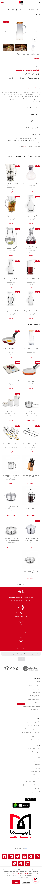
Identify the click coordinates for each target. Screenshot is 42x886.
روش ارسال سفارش (35, 768)
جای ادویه (11, 416)
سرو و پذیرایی (31, 10)
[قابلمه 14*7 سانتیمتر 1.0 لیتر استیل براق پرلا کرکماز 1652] (11, 495)
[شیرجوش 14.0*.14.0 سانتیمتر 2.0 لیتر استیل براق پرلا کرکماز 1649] (11, 464)
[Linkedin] (11, 856)
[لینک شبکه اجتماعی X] (25, 78)
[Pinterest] (21, 863)
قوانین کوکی (24, 873)
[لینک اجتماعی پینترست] (20, 78)
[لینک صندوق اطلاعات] (21, 595)
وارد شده (25, 146)
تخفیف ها (37, 764)
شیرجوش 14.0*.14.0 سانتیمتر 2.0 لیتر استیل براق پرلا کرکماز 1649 (11, 476)
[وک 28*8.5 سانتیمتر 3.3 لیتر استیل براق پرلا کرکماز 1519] (31, 559)
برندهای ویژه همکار (34, 685)
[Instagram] (27, 863)
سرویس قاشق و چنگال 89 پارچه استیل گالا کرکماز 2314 (31, 444)
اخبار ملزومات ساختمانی (33, 722)
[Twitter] (17, 856)
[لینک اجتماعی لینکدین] (18, 78)
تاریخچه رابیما (36, 689)
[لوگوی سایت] (21, 3)
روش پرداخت (36, 775)
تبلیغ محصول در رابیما (34, 748)
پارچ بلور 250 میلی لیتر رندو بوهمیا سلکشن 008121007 (11, 279)
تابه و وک (11, 352)
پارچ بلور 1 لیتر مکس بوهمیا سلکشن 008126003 (11, 184)
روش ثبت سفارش (35, 771)
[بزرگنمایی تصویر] (35, 39)
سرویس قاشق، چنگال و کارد (31, 447)
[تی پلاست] (30, 668)
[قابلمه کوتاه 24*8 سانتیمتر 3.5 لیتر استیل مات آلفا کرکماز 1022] (11, 527)
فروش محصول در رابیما (33, 752)
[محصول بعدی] (34, 14)
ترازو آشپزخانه (11, 384)
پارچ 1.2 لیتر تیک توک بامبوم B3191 (31, 349)
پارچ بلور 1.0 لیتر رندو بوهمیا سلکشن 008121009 (31, 216)
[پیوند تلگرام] (12, 78)
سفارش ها (37, 788)
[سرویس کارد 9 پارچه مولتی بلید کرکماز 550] (31, 464)
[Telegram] (31, 856)
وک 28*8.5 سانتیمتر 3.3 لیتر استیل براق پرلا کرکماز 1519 (31, 571)
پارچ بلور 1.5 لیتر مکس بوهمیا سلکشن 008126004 (11, 216)
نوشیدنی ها (23, 10)
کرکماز (11, 354)
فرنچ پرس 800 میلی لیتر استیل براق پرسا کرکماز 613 (31, 507)
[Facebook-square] (4, 856)
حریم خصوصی (16, 873)
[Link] (14, 863)
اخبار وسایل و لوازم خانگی (33, 725)
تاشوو (31, 188)
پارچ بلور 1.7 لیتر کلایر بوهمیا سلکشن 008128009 (31, 247)
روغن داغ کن (36, 416)
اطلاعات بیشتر (26, 882)
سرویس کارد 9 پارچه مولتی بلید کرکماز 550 (31, 476)
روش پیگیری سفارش (34, 778)
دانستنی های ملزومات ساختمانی (31, 729)
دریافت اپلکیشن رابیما (34, 699)
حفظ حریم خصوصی (34, 696)
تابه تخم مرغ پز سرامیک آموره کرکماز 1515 (11, 349)
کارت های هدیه (36, 792)
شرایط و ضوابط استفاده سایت (28, 705)
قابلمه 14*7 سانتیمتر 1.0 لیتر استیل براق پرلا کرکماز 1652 (11, 507)
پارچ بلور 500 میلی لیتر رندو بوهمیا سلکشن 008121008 (31, 311)
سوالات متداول (36, 736)
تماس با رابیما (36, 692)
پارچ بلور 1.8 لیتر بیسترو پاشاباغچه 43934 (11, 247)
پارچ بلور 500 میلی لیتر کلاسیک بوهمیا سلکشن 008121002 (11, 311)
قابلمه (11, 511)
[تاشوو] (11, 668)
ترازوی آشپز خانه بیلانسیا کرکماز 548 (11, 381)
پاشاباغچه (11, 253)
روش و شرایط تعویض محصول (31, 785)
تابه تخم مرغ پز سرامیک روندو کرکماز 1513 (31, 381)
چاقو (31, 479)
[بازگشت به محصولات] (37, 14)
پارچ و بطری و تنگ (13, 10)
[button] (37, 31)
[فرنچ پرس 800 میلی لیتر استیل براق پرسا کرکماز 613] (31, 495)
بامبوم (31, 354)
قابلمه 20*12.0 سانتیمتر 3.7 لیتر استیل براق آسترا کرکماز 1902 (31, 539)
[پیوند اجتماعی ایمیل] (23, 78)
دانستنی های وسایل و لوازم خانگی (30, 732)
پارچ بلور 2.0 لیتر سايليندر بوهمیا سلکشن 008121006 (31, 279)
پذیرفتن (16, 882)
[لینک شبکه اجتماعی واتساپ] (15, 78)
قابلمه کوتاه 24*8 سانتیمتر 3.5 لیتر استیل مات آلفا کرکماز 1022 (11, 539)
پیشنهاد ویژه (36, 761)
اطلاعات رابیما (36, 682)
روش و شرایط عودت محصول (32, 782)
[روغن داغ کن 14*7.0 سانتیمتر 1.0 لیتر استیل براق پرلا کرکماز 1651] (31, 400)
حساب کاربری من (35, 739)
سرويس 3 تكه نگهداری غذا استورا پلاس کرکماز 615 (11, 412)
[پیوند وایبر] (10, 78)
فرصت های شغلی (35, 710)
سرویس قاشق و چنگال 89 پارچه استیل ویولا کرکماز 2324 (11, 444)
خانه (38, 10)
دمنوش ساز (31, 511)
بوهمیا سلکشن (11, 189)
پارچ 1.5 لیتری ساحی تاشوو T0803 (31, 183)
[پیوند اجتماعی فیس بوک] (28, 78)
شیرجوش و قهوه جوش (28, 416)
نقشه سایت (37, 713)
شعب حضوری (36, 703)
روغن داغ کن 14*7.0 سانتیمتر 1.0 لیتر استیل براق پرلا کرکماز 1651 (31, 412)
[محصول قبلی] (39, 14)
